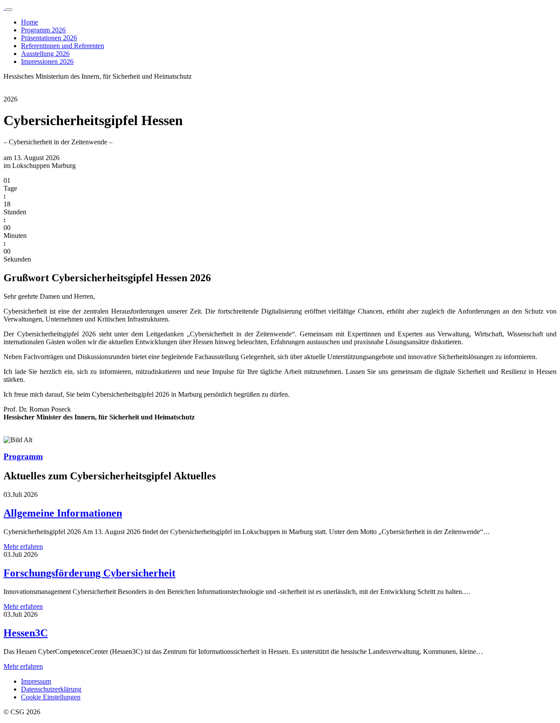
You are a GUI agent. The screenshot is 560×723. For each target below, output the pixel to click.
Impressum (36, 681)
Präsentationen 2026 (49, 38)
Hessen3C (26, 633)
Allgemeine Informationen (63, 513)
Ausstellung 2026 (45, 53)
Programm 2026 (43, 30)
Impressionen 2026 (47, 61)
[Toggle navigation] (8, 9)
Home (29, 22)
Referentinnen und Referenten (62, 45)
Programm (23, 456)
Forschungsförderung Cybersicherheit (89, 573)
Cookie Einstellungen (50, 697)
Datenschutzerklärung (51, 689)
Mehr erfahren (23, 546)
